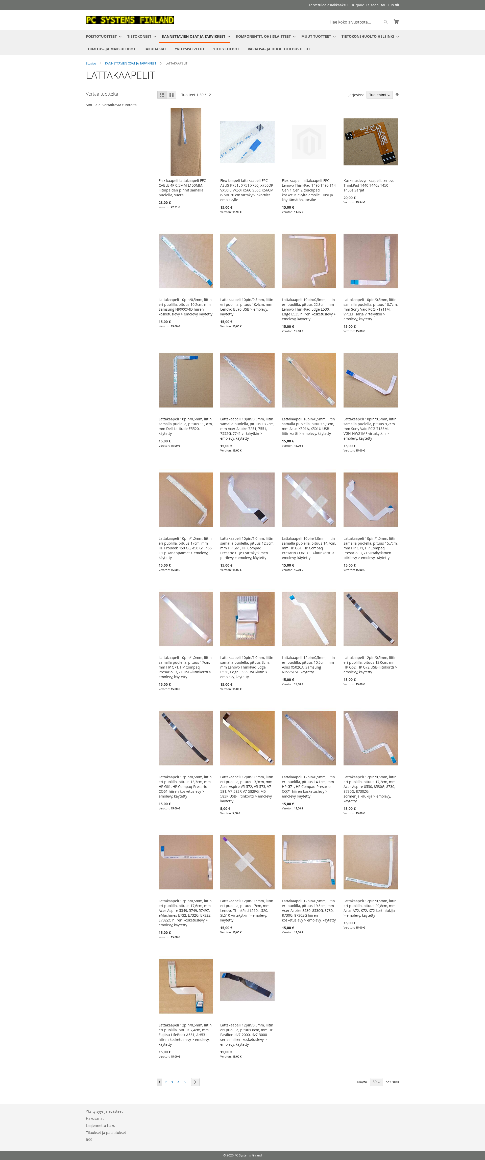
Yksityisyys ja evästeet (104, 1111)
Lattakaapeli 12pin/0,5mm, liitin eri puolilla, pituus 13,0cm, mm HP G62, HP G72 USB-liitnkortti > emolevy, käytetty (370, 664)
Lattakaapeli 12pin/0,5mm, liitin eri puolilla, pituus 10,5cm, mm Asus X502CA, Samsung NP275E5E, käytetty (308, 664)
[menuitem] (102, 36)
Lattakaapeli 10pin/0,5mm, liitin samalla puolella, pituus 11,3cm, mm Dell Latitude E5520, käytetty (186, 426)
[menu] (242, 42)
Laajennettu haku (100, 1125)
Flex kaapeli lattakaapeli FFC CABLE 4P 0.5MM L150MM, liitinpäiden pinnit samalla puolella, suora (182, 187)
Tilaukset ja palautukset (106, 1132)
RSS (89, 1139)
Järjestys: (356, 94)
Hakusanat (95, 1118)
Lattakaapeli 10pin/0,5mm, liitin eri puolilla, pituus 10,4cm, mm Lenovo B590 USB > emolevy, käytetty (246, 306)
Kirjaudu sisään (365, 5)
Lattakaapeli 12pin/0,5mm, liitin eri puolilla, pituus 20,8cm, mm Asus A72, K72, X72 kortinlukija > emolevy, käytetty (370, 908)
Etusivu (91, 63)
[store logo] (130, 20)
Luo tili (393, 5)
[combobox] (358, 22)
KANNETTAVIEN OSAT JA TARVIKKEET (131, 63)
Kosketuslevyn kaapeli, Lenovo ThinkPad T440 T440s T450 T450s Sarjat (369, 185)
